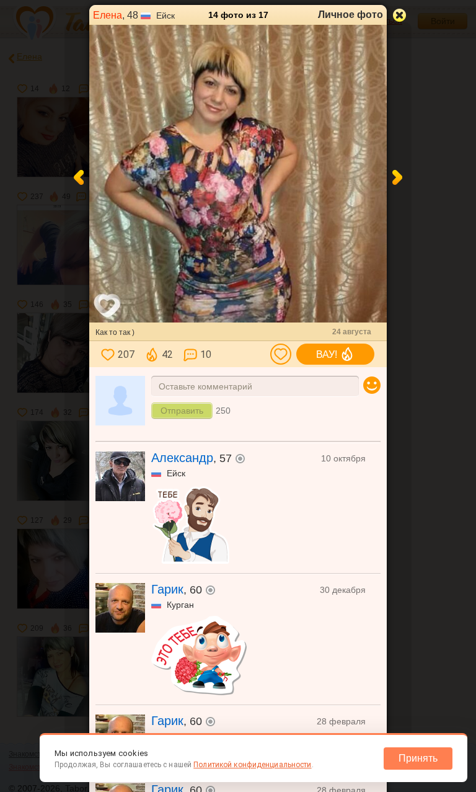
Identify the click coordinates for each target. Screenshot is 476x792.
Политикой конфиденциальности (252, 764)
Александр (182, 458)
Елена (107, 15)
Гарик (167, 589)
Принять (418, 758)
